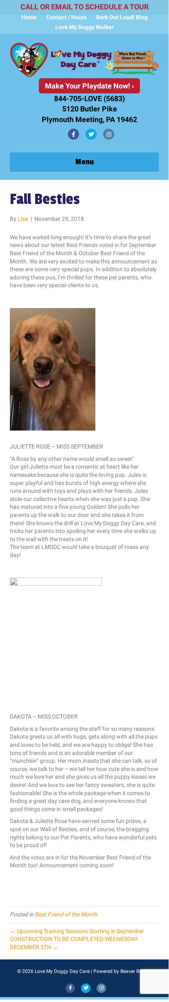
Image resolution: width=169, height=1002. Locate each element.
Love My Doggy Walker (84, 27)
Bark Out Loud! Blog (122, 17)
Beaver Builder (135, 971)
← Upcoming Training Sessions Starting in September (77, 931)
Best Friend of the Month (66, 914)
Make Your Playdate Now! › (89, 86)
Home (29, 17)
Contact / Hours (66, 17)
